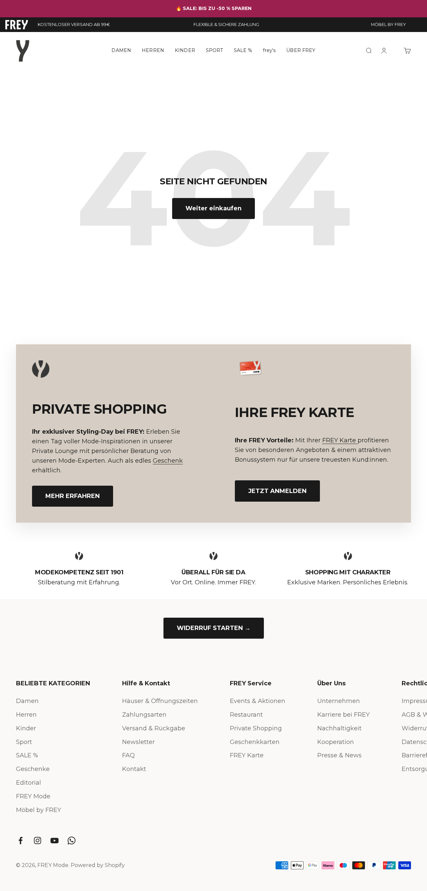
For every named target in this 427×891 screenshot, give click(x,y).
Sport (24, 742)
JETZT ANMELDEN (277, 491)
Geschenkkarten (255, 742)
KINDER (185, 50)
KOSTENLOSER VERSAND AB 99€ (74, 24)
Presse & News (339, 755)
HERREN (153, 50)
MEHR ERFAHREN (72, 496)
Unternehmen (338, 701)
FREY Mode (33, 796)
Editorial (28, 782)
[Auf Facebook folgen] (20, 840)
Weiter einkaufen (213, 208)
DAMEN (121, 50)
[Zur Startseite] (16, 24)
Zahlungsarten (144, 714)
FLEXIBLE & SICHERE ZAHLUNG (226, 24)
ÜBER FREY (300, 50)
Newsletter (138, 742)
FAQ (128, 755)
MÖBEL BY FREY (388, 24)
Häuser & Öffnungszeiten (160, 701)
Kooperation (335, 742)
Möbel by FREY (38, 810)
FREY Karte (340, 440)
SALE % (243, 50)
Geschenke (33, 769)
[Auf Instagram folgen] (37, 840)
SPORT (214, 50)
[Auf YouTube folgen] (54, 840)
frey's (269, 50)
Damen (27, 701)
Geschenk (168, 460)
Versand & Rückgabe (153, 728)
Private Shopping (256, 728)
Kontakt (134, 769)
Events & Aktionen (257, 701)
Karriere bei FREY (343, 714)
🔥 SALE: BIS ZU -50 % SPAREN (214, 8)
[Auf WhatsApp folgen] (71, 840)
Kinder (26, 728)
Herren (26, 714)
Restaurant (246, 714)
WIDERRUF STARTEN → (214, 628)
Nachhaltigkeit (339, 728)
